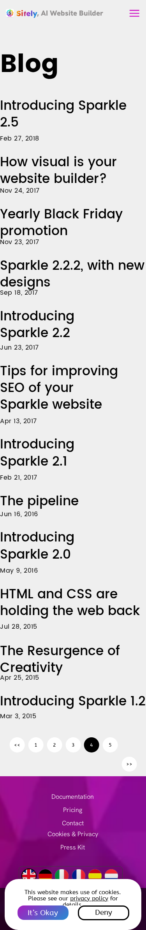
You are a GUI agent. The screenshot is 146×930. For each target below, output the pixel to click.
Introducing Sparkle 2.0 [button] (37, 546)
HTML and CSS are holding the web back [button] (70, 603)
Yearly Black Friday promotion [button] (61, 223)
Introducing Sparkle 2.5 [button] (63, 114)
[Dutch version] (111, 876)
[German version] (45, 876)
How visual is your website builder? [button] (58, 171)
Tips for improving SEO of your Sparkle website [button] (59, 388)
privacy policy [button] (89, 898)
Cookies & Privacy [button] (72, 834)
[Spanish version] (95, 876)
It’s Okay (43, 913)
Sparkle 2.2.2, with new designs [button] (72, 274)
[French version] (78, 876)
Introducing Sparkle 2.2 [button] (37, 325)
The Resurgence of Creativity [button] (60, 660)
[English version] (29, 876)
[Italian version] (61, 876)
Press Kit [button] (72, 847)
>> (129, 764)
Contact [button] (73, 823)
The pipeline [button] (39, 501)
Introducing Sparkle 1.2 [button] (73, 701)
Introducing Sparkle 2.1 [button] (37, 453)
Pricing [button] (72, 810)
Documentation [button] (72, 797)
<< (17, 745)
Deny (103, 912)
